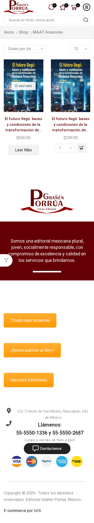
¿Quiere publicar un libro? (32, 350)
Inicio (9, 32)
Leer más (23, 150)
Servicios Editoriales (28, 380)
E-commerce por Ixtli (22, 510)
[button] (81, 148)
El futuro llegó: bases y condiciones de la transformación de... (23, 124)
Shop (23, 32)
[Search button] (86, 20)
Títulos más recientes (30, 320)
